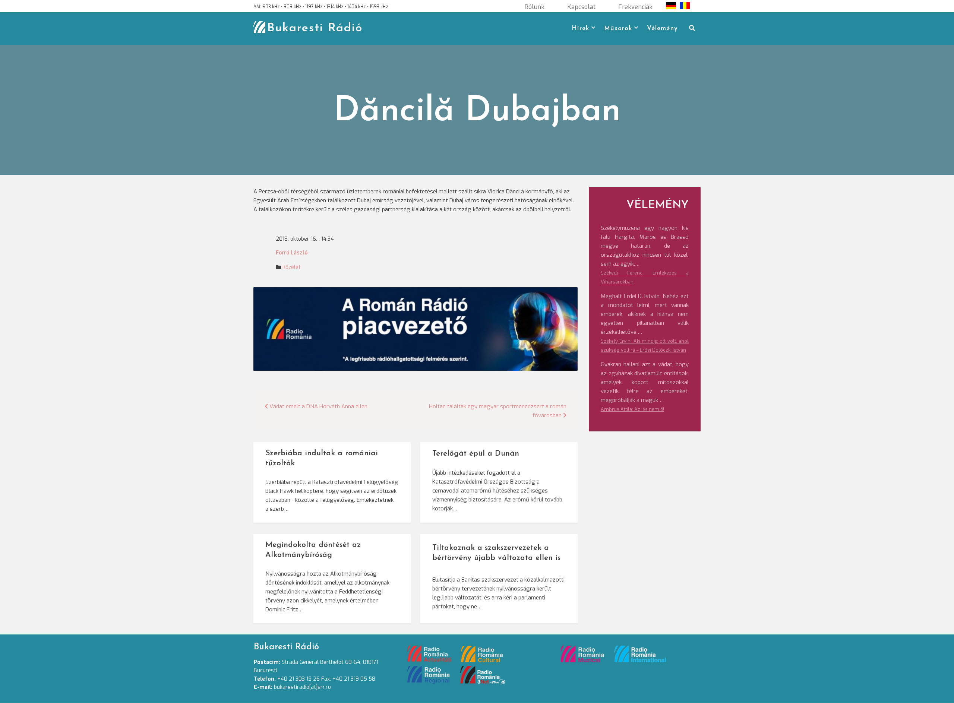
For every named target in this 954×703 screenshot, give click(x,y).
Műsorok (618, 28)
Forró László (291, 252)
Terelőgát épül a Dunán (475, 453)
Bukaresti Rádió (315, 28)
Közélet (291, 267)
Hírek (580, 28)
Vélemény (662, 28)
